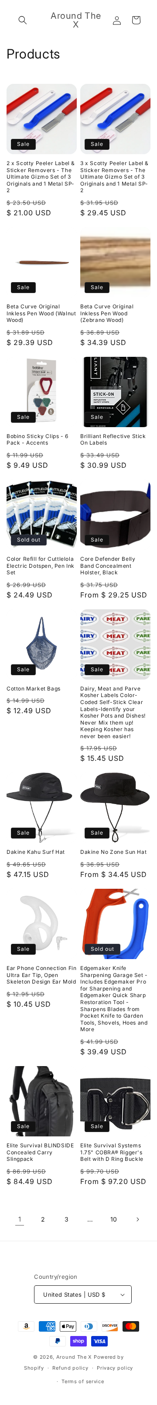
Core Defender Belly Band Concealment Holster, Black (107, 566)
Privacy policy (115, 1368)
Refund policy (70, 1368)
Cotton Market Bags (34, 688)
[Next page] (137, 1219)
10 (113, 1219)
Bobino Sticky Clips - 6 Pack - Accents (37, 439)
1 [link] (19, 1219)
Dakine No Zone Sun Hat (113, 852)
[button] (22, 20)
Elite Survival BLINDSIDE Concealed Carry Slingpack (40, 1152)
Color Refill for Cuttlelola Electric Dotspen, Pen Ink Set (41, 566)
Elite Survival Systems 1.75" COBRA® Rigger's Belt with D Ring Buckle (111, 1152)
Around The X (74, 1357)
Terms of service (82, 1381)
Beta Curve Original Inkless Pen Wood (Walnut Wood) (41, 313)
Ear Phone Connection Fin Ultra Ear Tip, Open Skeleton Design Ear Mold (41, 975)
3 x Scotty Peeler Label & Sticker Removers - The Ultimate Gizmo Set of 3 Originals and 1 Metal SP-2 (114, 176)
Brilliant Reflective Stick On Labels (113, 439)
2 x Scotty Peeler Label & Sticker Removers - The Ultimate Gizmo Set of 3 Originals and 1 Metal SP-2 (41, 176)
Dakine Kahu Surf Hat (36, 852)
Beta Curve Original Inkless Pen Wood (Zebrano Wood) (106, 313)
